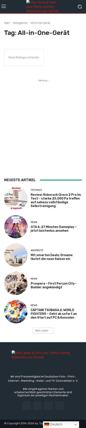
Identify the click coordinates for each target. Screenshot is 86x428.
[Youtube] (60, 406)
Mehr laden (41, 330)
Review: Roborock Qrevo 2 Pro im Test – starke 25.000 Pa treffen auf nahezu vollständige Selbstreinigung (56, 200)
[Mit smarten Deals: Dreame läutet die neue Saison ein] (16, 255)
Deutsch (55, 424)
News (34, 222)
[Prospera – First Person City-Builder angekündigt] (16, 283)
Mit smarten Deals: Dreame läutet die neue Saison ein (52, 257)
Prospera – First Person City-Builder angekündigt (53, 285)
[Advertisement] (43, 126)
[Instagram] (37, 406)
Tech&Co (36, 190)
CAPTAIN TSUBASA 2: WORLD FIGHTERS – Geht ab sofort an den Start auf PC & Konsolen (54, 313)
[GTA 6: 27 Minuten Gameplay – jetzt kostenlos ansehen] (16, 227)
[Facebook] (26, 406)
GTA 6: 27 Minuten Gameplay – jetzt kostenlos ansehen (54, 228)
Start (7, 23)
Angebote (37, 250)
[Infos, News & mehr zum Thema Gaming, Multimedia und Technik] (43, 6)
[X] (48, 406)
